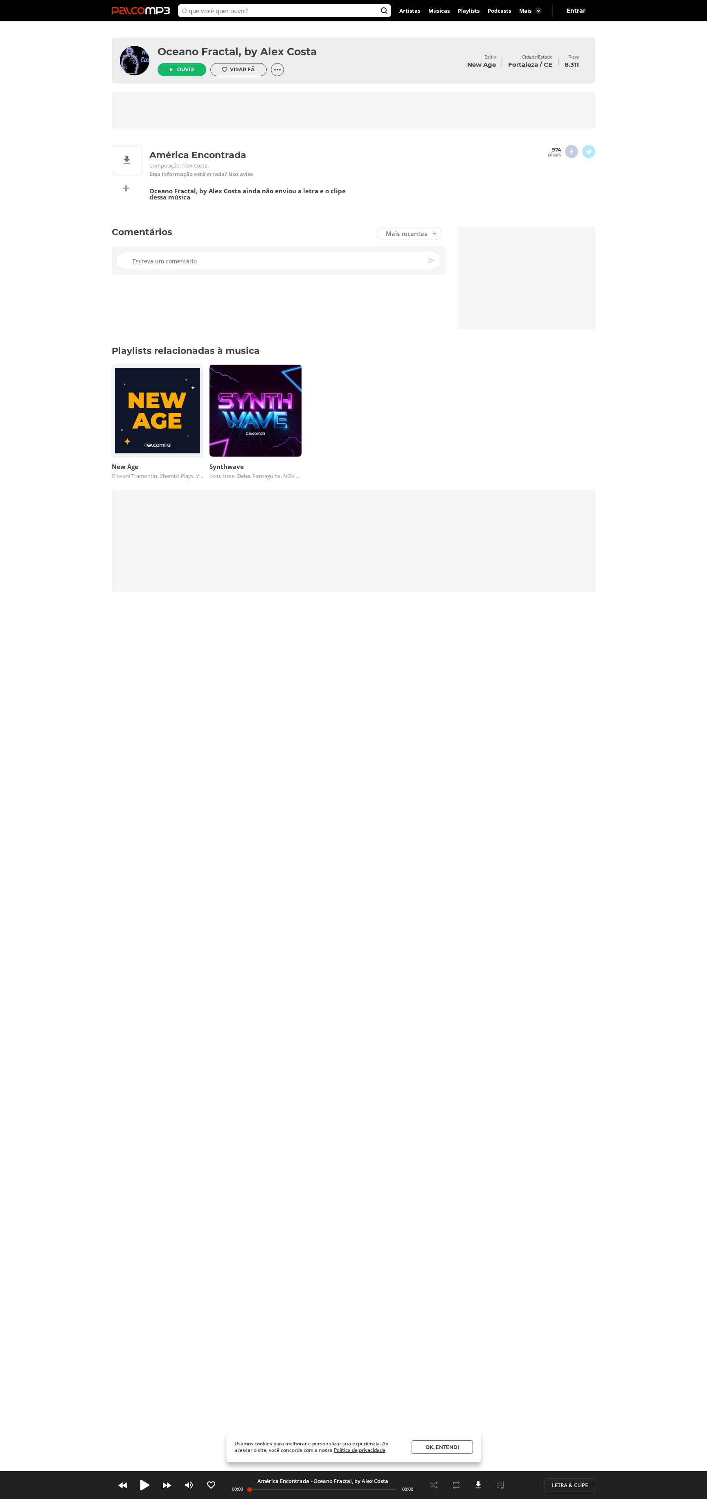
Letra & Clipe (570, 1485)
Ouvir (185, 69)
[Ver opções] (277, 69)
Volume (189, 1485)
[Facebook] (571, 151)
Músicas (439, 10)
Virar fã (242, 69)
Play (145, 1485)
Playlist (500, 1485)
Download (478, 1485)
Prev (123, 1485)
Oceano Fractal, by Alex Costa (237, 51)
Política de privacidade (359, 1450)
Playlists (469, 10)
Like (211, 1485)
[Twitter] (588, 151)
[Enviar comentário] (432, 260)
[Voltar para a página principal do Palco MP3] (143, 10)
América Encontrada (283, 1481)
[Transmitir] (522, 1485)
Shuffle (434, 1485)
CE (548, 64)
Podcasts (499, 10)
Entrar (576, 10)
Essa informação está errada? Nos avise (201, 174)
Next (167, 1485)
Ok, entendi (442, 1447)
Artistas (409, 10)
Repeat (456, 1485)
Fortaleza (523, 64)
